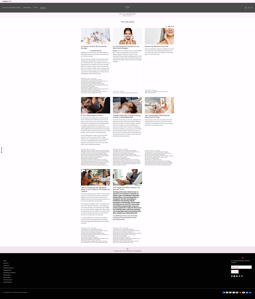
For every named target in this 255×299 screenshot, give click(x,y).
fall (101, 81)
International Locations (9, 272)
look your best (105, 85)
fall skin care (105, 81)
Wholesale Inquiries (8, 268)
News (99, 88)
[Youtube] (7, 1)
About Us (5, 263)
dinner (88, 151)
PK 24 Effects (90, 90)
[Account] (245, 7)
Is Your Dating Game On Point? (92, 115)
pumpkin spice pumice (96, 91)
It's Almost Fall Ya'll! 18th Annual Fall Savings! (93, 47)
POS (14, 292)
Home (5, 260)
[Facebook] (5, 1)
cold (89, 79)
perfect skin (83, 90)
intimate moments (97, 85)
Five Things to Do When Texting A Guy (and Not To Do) (126, 188)
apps (85, 150)
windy (100, 92)
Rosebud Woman (84, 163)
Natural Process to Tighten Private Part (89, 87)
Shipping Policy (7, 270)
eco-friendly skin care (85, 81)
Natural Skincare (27, 7)
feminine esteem (84, 83)
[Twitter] (3, 1)
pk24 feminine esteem (86, 91)
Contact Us (6, 265)
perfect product (104, 88)
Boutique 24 (9, 292)
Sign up (235, 271)
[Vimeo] (8, 1)
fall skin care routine (85, 82)
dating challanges (98, 79)
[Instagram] (10, 1)
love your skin (84, 86)
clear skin (86, 79)
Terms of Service (7, 279)
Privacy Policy (7, 277)
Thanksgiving (84, 164)
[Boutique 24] (127, 7)
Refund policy (7, 275)
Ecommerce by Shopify (22, 292)
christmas (88, 150)
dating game (84, 151)
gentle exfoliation (92, 83)
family (104, 153)
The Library (42, 7)
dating (92, 79)
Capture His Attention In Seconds (156, 46)
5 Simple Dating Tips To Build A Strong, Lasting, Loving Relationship (127, 116)
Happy (103, 83)
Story (82, 92)
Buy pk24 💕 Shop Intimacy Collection (12, 7)
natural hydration (91, 86)
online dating (104, 159)
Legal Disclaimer (7, 282)
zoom (106, 164)
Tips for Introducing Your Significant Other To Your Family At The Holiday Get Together (95, 189)
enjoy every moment (95, 81)
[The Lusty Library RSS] (173, 26)
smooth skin (104, 91)
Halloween (99, 83)
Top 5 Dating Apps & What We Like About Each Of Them (157, 116)
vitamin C (86, 92)
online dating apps (85, 161)
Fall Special (92, 82)
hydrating (83, 85)
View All (35, 7)
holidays (86, 155)
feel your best (99, 82)
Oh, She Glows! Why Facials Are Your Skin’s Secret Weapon (126, 47)
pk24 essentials (96, 90)
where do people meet (93, 92)
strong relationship (101, 163)
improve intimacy (89, 85)
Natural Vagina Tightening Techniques (89, 88)
